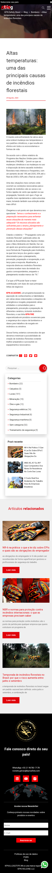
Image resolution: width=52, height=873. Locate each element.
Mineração (14, 399)
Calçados (13, 388)
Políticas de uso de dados (26, 854)
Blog (26, 860)
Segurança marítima (19, 419)
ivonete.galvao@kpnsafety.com (26, 771)
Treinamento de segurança (22, 430)
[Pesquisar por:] (26, 368)
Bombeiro (14, 383)
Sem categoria (16, 425)
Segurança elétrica (18, 409)
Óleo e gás (14, 404)
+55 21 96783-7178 (31, 768)
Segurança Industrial (19, 414)
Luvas (12, 394)
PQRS (26, 857)
